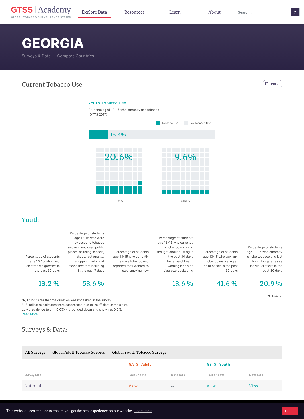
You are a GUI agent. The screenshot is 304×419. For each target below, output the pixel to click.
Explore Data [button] (95, 12)
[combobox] (263, 12)
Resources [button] (135, 12)
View (133, 385)
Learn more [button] (143, 411)
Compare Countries (75, 56)
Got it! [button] (290, 411)
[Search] (295, 12)
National (32, 385)
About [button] (215, 12)
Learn (175, 12)
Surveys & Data (36, 56)
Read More (30, 314)
